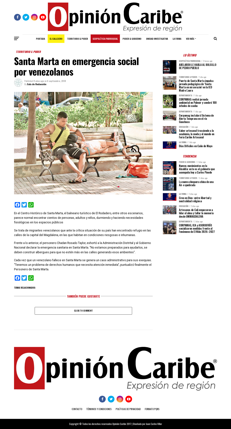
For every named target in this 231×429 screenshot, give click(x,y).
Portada (40, 38)
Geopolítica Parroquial (105, 38)
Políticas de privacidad (128, 409)
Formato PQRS (152, 409)
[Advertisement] (190, 260)
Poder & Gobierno (132, 38)
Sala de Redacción (36, 84)
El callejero (56, 38)
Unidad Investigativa (157, 38)
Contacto (77, 409)
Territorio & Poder (77, 38)
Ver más (190, 38)
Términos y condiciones (99, 409)
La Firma (177, 38)
